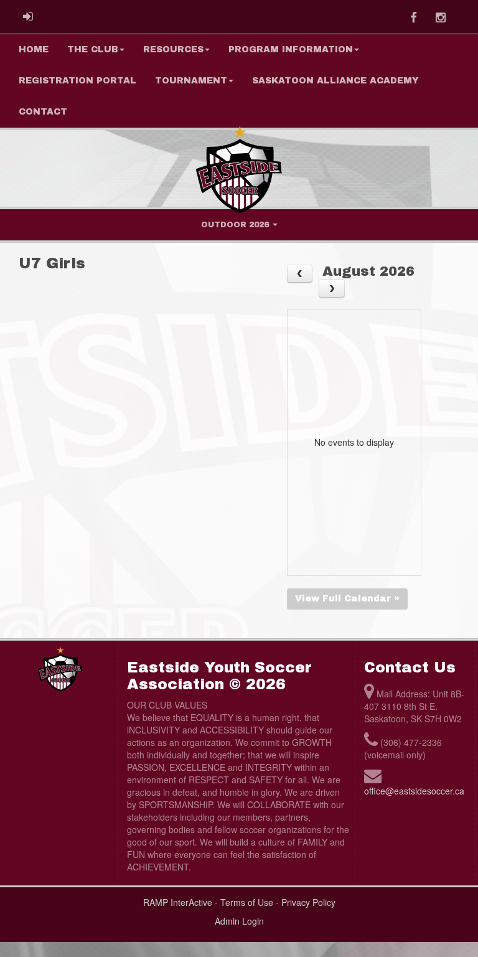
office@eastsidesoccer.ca (414, 791)
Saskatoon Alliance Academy (335, 80)
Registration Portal (77, 80)
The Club (92, 49)
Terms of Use (246, 902)
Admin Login (239, 921)
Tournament (191, 80)
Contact (43, 111)
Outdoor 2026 (236, 224)
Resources (173, 49)
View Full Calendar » (347, 598)
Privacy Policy (308, 902)
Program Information (290, 49)
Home (34, 49)
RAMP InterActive (177, 902)
